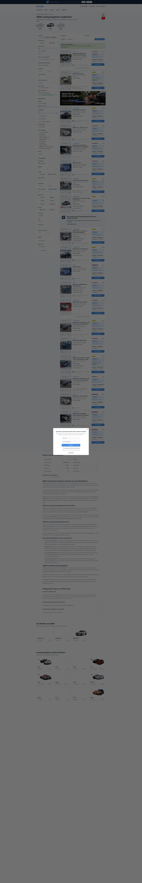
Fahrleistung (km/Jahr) (42, 80)
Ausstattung (40, 213)
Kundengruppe (41, 40)
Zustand (39, 171)
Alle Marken (47, 14)
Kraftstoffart (40, 195)
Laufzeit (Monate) (41, 74)
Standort (40, 151)
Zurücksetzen (43, 250)
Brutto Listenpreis (47, 189)
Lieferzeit (40, 101)
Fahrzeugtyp (40, 161)
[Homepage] (39, 6)
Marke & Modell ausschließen (44, 62)
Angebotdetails (41, 98)
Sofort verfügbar (43, 103)
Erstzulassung (41, 183)
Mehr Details (100, 45)
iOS (83, 1)
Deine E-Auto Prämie (42, 90)
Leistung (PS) (40, 224)
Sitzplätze (40, 166)
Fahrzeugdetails (41, 158)
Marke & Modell (41, 46)
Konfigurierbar (43, 118)
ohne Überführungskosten (45, 121)
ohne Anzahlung (43, 116)
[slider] (38, 107)
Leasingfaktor (41, 110)
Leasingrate (40, 68)
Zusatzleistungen (41, 124)
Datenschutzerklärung (75, 448)
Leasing (42, 14)
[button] (84, 6)
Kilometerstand (41, 177)
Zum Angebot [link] (97, 64)
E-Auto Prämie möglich (45, 87)
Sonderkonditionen (42, 130)
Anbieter (40, 237)
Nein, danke (71, 452)
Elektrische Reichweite (42, 230)
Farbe (39, 219)
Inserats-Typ (40, 35)
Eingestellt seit (41, 244)
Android (88, 1)
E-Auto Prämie (41, 86)
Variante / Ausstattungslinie (44, 57)
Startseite (38, 14)
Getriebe (39, 207)
